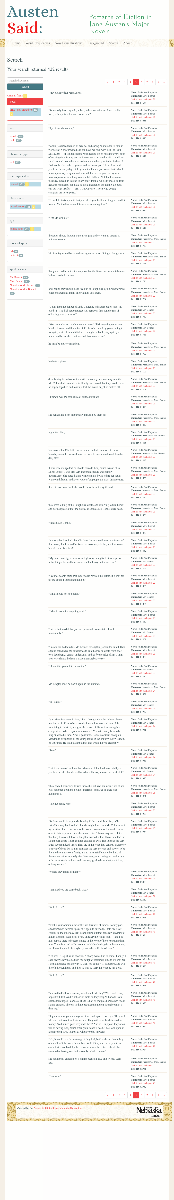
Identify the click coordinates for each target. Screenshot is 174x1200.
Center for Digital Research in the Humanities (58, 1108)
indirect (14, 255)
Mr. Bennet (16, 277)
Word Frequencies (37, 43)
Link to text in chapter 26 (143, 878)
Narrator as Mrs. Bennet (23, 289)
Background (95, 43)
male (12, 140)
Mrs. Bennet (16, 281)
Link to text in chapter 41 (143, 1065)
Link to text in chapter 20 (143, 99)
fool (12, 162)
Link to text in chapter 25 (143, 792)
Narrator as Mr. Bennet (22, 285)
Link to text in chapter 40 (143, 914)
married (14, 184)
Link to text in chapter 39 (143, 896)
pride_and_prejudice (21, 109)
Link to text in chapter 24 (143, 690)
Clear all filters (16, 95)
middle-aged (16, 228)
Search (113, 43)
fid (11, 251)
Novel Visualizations (68, 43)
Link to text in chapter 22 (143, 295)
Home (16, 43)
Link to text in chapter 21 (143, 242)
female (13, 136)
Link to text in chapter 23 (143, 350)
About (127, 43)
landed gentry (17, 206)
